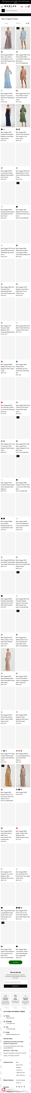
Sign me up (15, 986)
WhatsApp (9, 1021)
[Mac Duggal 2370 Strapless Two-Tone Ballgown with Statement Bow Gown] (8, 855)
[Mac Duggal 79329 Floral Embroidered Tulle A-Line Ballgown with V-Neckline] (23, 659)
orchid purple (2, 946)
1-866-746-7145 (20, 1072)
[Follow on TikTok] (24, 1086)
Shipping (18, 1067)
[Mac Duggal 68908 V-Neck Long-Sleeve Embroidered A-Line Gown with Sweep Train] (8, 38)
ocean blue (4, 751)
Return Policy (19, 1065)
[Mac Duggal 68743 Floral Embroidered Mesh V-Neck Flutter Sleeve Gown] (8, 698)
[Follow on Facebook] (16, 1086)
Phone (7, 1016)
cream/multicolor (17, 673)
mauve (2, 828)
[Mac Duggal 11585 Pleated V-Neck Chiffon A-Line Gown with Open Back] (23, 466)
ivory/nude (17, 557)
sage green (4, 129)
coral (4, 789)
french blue (2, 441)
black (2, 518)
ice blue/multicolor (6, 789)
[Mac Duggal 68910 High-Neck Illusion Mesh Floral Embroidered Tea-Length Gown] (8, 814)
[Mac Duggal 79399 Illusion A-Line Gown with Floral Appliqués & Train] (8, 77)
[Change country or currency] (22, 6)
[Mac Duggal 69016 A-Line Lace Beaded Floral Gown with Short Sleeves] (23, 737)
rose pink (4, 441)
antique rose (17, 129)
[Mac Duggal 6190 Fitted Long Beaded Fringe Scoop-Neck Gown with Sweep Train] (8, 894)
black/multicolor (17, 207)
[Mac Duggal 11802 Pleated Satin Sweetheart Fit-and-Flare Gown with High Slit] (23, 348)
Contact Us (19, 1070)
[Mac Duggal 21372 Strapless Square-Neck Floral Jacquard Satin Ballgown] (8, 466)
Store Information (20, 1080)
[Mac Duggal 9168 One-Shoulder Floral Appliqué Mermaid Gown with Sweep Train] (8, 270)
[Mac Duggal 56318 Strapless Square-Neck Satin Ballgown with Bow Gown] (8, 193)
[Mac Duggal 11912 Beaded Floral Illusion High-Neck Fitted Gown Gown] (23, 193)
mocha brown (17, 751)
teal (17, 480)
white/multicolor (17, 402)
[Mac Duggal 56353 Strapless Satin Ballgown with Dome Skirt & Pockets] (23, 698)
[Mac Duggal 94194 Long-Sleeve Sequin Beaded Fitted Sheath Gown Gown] (8, 154)
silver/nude (17, 168)
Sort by (18, 23)
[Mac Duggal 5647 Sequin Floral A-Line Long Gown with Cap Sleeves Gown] (8, 775)
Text (7, 1026)
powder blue (17, 52)
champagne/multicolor (2, 480)
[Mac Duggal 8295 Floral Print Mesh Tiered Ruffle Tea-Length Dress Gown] (8, 543)
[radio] (27, 23)
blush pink (2, 245)
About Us (18, 1082)
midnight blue (2, 129)
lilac (2, 751)
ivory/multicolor (2, 557)
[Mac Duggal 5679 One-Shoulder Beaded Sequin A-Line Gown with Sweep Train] (23, 582)
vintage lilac (2, 52)
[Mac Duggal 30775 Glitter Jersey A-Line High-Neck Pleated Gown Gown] (8, 621)
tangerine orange (2, 402)
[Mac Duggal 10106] (23, 775)
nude (2, 673)
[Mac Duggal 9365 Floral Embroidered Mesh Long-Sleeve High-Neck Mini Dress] (23, 38)
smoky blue (17, 245)
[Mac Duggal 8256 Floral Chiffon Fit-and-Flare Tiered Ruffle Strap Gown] (23, 388)
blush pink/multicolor (17, 323)
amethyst (19, 908)
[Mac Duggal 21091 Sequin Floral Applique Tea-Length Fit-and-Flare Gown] (8, 932)
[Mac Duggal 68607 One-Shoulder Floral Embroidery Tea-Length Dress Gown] (23, 855)
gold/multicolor (2, 789)
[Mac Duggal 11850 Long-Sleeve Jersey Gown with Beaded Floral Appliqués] (23, 932)
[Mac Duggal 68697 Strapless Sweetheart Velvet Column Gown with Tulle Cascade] (8, 582)
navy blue (19, 751)
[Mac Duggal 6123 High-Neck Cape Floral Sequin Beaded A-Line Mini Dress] (23, 427)
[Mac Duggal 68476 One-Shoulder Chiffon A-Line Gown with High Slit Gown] (8, 388)
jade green (2, 168)
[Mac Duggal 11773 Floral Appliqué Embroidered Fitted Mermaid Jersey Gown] (8, 231)
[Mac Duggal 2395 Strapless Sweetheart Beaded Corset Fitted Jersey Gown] (8, 115)
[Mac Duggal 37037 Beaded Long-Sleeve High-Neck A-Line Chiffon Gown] (23, 270)
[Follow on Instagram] (19, 1086)
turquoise (17, 362)
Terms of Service (20, 1075)
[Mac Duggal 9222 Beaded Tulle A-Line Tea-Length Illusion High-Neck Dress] (23, 621)
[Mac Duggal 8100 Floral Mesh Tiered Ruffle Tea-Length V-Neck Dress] (23, 309)
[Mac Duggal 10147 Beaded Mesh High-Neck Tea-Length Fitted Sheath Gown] (23, 543)
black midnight (19, 789)
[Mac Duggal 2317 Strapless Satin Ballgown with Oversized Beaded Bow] (8, 309)
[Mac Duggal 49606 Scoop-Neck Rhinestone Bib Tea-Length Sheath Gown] (8, 504)
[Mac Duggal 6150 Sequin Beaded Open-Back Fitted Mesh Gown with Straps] (8, 659)
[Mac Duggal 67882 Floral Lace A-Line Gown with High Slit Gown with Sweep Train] (23, 894)
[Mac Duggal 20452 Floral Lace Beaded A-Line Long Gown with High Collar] (23, 504)
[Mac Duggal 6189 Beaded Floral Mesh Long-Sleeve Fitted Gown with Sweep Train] (23, 231)
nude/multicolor (17, 441)
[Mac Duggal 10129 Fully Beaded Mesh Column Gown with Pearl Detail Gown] (23, 154)
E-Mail (7, 1032)
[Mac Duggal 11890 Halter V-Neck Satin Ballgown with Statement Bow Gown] (23, 814)
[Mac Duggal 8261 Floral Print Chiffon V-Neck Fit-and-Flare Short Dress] (23, 77)
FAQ (17, 1062)
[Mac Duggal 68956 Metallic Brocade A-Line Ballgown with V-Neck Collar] (8, 348)
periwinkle (21, 751)
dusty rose (17, 284)
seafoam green (2, 207)
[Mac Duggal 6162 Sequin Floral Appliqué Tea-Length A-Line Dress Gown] (23, 115)
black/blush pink (2, 869)
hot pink (17, 828)
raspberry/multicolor (2, 362)
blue (2, 91)
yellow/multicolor (17, 869)
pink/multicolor (17, 91)
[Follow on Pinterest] (22, 1086)
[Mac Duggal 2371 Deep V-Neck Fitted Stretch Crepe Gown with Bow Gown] (8, 737)
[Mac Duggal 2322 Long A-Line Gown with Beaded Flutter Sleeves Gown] (8, 427)
